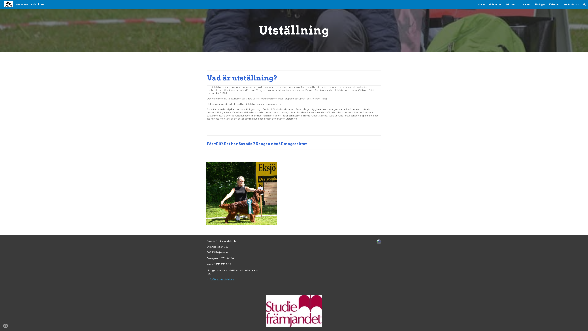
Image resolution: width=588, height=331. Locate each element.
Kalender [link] (554, 4)
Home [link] (481, 4)
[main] (294, 30)
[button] (584, 4)
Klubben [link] (493, 4)
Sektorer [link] (510, 4)
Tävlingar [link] (540, 4)
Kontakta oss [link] (571, 4)
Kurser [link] (527, 4)
